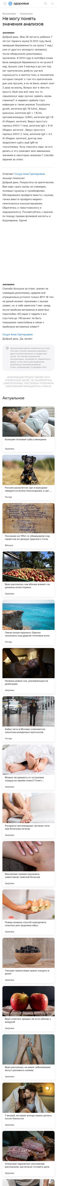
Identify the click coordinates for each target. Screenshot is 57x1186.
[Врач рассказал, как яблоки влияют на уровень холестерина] (28, 574)
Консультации (9, 13)
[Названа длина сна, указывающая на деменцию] (28, 670)
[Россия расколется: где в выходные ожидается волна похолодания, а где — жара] (28, 477)
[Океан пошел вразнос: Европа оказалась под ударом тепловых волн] (28, 622)
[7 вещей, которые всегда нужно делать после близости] (28, 1105)
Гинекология (26, 13)
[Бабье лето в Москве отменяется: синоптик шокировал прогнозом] (28, 719)
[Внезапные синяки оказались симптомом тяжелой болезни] (28, 863)
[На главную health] (20, 3)
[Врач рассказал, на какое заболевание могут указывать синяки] (28, 1057)
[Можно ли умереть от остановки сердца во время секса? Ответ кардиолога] (28, 767)
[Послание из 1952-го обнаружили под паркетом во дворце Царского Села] (28, 525)
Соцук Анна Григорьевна (30, 173)
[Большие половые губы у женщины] (28, 429)
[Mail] (10, 3)
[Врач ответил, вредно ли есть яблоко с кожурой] (28, 1008)
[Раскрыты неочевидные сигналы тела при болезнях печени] (28, 815)
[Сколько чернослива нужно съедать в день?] (28, 960)
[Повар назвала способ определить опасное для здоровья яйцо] (28, 912)
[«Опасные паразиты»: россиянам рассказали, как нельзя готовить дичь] (28, 1153)
